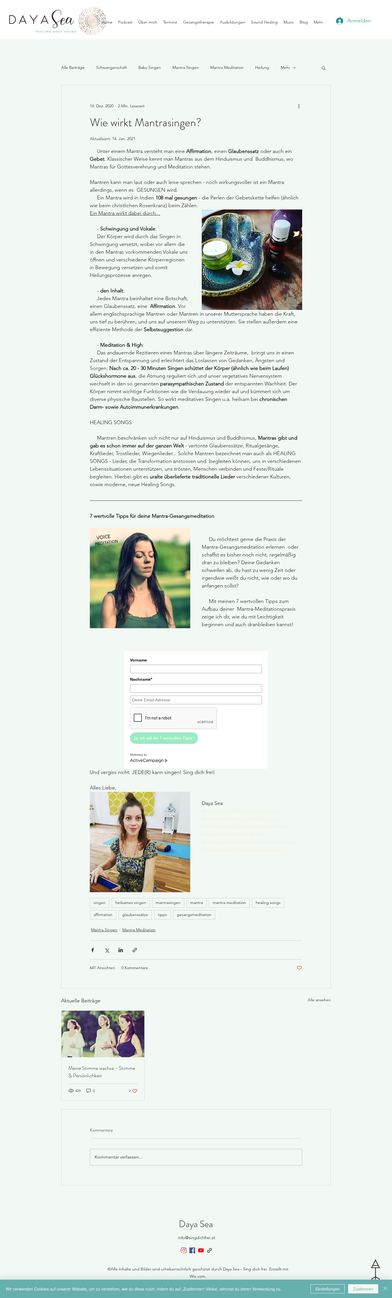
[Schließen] (385, 1288)
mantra (196, 902)
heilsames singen (130, 902)
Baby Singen (149, 67)
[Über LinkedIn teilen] (120, 950)
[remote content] (196, 706)
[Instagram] (184, 1250)
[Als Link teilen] (134, 950)
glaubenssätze (135, 914)
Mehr (285, 67)
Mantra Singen (185, 67)
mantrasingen (168, 902)
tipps (162, 914)
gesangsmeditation (194, 914)
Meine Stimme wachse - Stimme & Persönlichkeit (101, 1071)
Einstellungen (327, 1289)
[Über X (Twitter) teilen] (106, 950)
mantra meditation (229, 902)
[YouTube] (201, 1250)
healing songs (268, 902)
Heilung (262, 67)
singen (100, 902)
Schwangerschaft (111, 67)
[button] (323, 67)
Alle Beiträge (73, 67)
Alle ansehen (319, 999)
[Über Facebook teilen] (92, 950)
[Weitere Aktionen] (298, 105)
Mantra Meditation (227, 67)
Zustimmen (363, 1289)
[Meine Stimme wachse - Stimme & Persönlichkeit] (102, 1034)
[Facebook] (192, 1250)
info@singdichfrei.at (196, 1237)
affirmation (103, 914)
